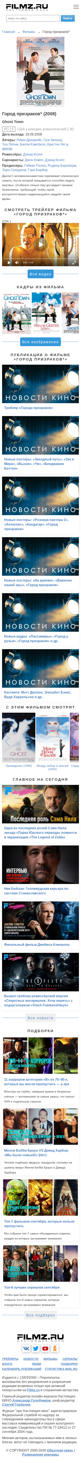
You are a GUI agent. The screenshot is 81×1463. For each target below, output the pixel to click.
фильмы (50, 1359)
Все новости (41, 1018)
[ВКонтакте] (26, 1348)
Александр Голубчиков (31, 1400)
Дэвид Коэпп (33, 154)
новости (30, 1359)
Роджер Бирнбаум (62, 165)
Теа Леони (10, 144)
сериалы (70, 1359)
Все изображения (40, 342)
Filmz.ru (33, 1390)
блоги (7, 1364)
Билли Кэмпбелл (32, 144)
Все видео (41, 274)
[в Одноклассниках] (55, 1348)
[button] (73, 313)
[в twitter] (35, 1348)
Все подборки (40, 1315)
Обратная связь (60, 1450)
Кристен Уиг (56, 144)
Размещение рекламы (40, 1454)
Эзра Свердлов (14, 170)
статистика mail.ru (61, 1369)
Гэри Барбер (38, 170)
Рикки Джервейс (29, 140)
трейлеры (10, 1359)
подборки (69, 1364)
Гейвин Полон (35, 165)
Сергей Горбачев (16, 1404)
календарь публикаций (21, 1369)
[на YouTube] (45, 1348)
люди (36, 1364)
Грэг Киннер (53, 140)
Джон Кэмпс (34, 160)
